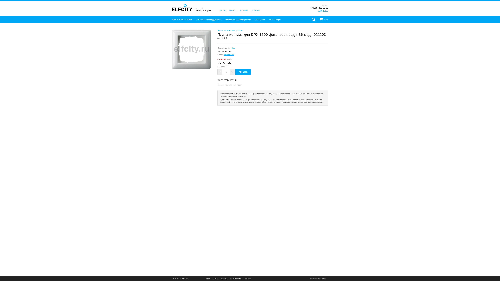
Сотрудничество (235, 278)
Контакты (256, 11)
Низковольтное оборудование (238, 19)
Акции (223, 11)
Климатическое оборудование (208, 19)
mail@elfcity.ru (323, 11)
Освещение (260, 19)
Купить (243, 72)
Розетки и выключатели (182, 19)
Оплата (232, 11)
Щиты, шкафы (275, 19)
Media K (324, 278)
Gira (233, 48)
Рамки (240, 31)
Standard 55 (229, 55)
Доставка (244, 11)
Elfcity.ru (185, 278)
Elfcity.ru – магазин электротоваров (191, 8)
